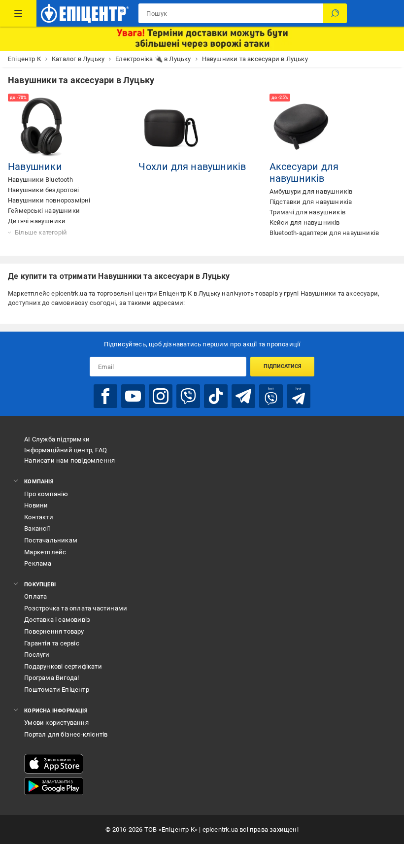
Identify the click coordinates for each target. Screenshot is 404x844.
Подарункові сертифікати (63, 666)
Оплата (35, 596)
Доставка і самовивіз (57, 619)
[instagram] (160, 396)
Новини (36, 505)
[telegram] (243, 396)
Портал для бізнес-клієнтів (65, 734)
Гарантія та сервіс (51, 643)
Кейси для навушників (304, 222)
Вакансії (37, 528)
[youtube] (133, 396)
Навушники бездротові (43, 190)
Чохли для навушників (192, 166)
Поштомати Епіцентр (56, 689)
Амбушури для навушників (311, 191)
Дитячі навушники (37, 221)
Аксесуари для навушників (304, 172)
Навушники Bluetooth (40, 179)
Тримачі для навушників (307, 212)
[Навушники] (41, 127)
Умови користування (56, 722)
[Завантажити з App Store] (53, 764)
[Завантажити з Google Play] (53, 786)
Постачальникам (50, 540)
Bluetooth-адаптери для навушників (324, 232)
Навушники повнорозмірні (49, 200)
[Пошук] (335, 13)
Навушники (35, 166)
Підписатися (283, 366)
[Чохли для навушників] (172, 127)
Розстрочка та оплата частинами (75, 608)
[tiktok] (216, 396)
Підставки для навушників (310, 201)
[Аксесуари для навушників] (303, 127)
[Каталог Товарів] (18, 13)
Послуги (36, 654)
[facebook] (105, 396)
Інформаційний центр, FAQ (65, 450)
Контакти (38, 517)
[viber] (188, 396)
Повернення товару (54, 631)
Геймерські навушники (44, 210)
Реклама (37, 563)
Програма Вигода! (51, 677)
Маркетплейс (45, 552)
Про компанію (46, 494)
